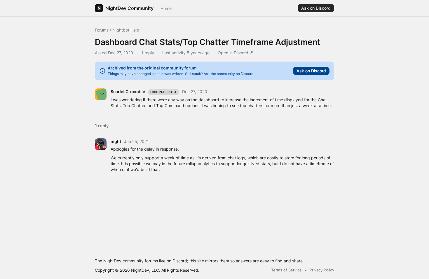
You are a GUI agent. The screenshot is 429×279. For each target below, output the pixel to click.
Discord (179, 260)
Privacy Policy (322, 270)
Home (166, 8)
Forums (102, 29)
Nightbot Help (125, 29)
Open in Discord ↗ (235, 52)
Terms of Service (286, 270)
